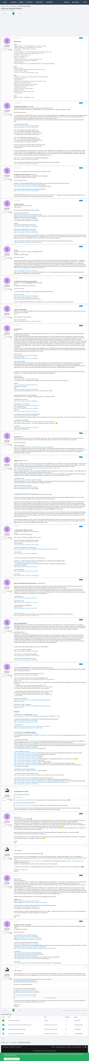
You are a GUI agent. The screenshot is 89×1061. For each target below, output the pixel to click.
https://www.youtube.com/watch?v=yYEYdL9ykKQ (26, 775)
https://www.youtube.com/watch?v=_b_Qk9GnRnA (26, 408)
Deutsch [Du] (19, 1047)
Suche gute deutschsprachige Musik (16, 1029)
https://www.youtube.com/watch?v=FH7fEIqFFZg (26, 415)
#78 (86, 875)
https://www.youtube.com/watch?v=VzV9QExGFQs (26, 741)
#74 (86, 664)
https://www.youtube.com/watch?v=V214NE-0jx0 (26, 487)
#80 (86, 967)
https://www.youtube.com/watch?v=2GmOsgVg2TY (26, 575)
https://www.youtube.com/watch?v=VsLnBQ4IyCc (26, 358)
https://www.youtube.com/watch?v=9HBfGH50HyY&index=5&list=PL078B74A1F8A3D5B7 (36, 549)
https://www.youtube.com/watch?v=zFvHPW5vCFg (26, 427)
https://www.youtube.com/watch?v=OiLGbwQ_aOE (26, 615)
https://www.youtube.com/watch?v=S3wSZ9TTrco (26, 385)
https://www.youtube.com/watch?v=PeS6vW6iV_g (26, 411)
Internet (46, 1020)
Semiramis (4, 10)
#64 (86, 200)
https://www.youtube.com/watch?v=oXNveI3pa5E (26, 763)
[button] (24, 2)
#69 (86, 433)
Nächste (20, 13)
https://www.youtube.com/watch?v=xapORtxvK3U (26, 479)
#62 (86, 103)
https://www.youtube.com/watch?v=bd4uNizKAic (26, 720)
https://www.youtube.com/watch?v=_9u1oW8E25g (29, 938)
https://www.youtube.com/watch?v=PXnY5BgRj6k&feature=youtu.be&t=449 (32, 706)
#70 (86, 457)
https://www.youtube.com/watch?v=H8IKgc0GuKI (26, 226)
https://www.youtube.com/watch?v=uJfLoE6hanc (25, 779)
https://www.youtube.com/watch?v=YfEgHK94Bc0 (26, 780)
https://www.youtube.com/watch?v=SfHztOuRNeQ (26, 952)
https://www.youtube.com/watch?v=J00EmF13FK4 (26, 389)
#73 (86, 619)
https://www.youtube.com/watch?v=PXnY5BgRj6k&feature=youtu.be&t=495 (32, 716)
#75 (86, 788)
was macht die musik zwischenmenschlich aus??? (20, 1025)
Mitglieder (39, 2)
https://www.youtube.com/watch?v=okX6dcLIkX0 (26, 186)
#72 (86, 579)
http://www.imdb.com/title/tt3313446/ (23, 469)
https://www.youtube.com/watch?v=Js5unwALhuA (26, 566)
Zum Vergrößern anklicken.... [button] (50, 997)
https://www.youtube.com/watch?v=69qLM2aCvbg (26, 764)
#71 (86, 526)
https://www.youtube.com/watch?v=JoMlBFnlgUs (26, 553)
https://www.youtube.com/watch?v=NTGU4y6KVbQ (26, 125)
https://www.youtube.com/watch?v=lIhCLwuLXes (26, 598)
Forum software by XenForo (44, 1050)
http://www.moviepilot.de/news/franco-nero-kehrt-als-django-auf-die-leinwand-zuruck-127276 (37, 468)
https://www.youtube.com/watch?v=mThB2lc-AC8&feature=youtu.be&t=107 (32, 726)
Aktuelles (29, 2)
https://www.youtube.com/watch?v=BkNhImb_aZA (26, 906)
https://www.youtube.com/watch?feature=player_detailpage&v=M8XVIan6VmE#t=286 (34, 948)
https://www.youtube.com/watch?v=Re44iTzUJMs (26, 270)
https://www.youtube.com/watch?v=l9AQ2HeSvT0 (26, 770)
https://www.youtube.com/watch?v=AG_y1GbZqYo (26, 944)
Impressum (49, 2)
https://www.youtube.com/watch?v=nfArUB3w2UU (26, 758)
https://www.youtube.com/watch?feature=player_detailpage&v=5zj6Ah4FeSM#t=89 (34, 421)
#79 (86, 921)
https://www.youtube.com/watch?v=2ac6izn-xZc (25, 230)
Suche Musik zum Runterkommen (16, 1033)
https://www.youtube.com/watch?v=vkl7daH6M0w (26, 232)
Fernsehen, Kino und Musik (50, 1025)
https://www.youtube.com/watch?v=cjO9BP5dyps (34, 946)
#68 (86, 325)
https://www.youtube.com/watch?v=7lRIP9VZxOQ (26, 783)
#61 (86, 38)
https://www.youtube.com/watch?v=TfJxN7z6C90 (26, 321)
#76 (86, 813)
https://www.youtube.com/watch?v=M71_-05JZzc (26, 722)
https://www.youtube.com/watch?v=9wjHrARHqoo (26, 163)
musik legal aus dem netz (14, 1020)
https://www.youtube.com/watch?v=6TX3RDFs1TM (26, 760)
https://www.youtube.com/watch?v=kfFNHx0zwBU (26, 159)
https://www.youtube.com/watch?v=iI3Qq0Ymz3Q (26, 379)
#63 (86, 168)
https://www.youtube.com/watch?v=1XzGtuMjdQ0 (26, 936)
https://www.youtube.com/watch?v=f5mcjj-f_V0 (25, 608)
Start (83, 1047)
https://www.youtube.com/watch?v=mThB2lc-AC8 (30, 728)
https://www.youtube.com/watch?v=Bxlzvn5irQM (26, 541)
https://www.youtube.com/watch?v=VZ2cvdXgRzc (26, 571)
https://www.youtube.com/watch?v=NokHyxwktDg (26, 963)
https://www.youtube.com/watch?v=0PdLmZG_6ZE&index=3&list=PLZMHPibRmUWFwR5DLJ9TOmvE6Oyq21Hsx (41, 782)
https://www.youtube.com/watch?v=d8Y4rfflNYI (25, 755)
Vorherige (5, 13)
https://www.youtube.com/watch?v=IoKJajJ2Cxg (25, 955)
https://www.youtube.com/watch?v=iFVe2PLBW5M (47, 735)
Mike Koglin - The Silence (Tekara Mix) (74, 861)
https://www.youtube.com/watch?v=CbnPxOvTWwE (26, 544)
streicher (7, 795)
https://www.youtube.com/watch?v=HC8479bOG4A (26, 958)
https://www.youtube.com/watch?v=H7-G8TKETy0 (26, 297)
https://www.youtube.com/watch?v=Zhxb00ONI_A (26, 733)
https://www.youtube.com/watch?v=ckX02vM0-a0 (26, 761)
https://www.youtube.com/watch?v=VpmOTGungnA (26, 655)
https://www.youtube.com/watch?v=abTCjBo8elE (25, 660)
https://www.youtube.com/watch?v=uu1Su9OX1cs (26, 602)
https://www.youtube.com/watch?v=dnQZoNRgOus (26, 214)
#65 (86, 246)
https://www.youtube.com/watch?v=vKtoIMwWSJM (26, 190)
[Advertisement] (44, 26)
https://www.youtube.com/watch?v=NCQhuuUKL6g (26, 757)
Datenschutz (69, 1047)
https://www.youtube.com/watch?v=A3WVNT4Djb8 (26, 901)
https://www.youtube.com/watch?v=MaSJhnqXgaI (26, 184)
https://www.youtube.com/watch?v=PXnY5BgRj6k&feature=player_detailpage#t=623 (34, 679)
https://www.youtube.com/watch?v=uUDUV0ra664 (26, 748)
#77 (86, 847)
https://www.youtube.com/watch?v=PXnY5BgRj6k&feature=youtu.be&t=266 (32, 700)
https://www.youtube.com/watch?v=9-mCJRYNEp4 (26, 296)
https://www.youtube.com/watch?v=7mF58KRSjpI (26, 651)
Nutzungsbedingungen (60, 1047)
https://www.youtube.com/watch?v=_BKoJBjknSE (25, 401)
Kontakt (53, 1047)
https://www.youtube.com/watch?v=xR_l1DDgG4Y (26, 219)
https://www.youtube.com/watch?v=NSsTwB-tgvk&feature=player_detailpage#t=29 (34, 447)
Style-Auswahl (5, 1047)
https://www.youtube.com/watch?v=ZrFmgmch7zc (29, 939)
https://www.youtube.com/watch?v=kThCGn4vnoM (26, 405)
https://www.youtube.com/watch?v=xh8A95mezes (26, 127)
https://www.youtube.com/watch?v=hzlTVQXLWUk (26, 242)
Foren (21, 2)
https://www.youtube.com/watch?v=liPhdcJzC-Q (25, 752)
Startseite (13, 2)
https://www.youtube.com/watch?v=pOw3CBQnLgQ (26, 754)
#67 (86, 306)
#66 (86, 277)
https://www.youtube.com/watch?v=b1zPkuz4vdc (26, 562)
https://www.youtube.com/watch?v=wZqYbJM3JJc (26, 355)
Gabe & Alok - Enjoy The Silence (36, 861)
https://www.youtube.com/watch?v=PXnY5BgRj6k (26, 675)
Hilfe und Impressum (77, 1047)
